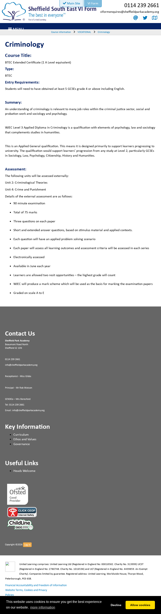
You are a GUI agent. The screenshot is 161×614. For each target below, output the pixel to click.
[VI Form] (49, 10)
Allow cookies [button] (140, 605)
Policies (9, 595)
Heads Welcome (24, 471)
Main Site (73, 3)
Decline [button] (116, 605)
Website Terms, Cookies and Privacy (26, 590)
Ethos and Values (24, 439)
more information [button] (42, 607)
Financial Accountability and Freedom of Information (36, 585)
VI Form (93, 3)
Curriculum (21, 434)
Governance (21, 444)
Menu (18, 29)
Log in (27, 544)
